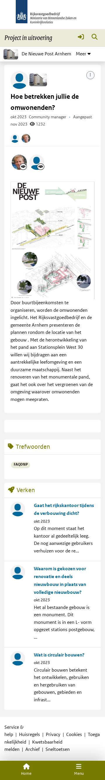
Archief (32, 749)
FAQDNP (21, 464)
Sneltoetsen (58, 749)
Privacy (53, 734)
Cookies (74, 734)
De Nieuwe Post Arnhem (46, 54)
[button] (81, 38)
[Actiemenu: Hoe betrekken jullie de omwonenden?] (90, 75)
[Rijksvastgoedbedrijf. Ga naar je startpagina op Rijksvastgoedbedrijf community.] (52, 14)
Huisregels (29, 734)
